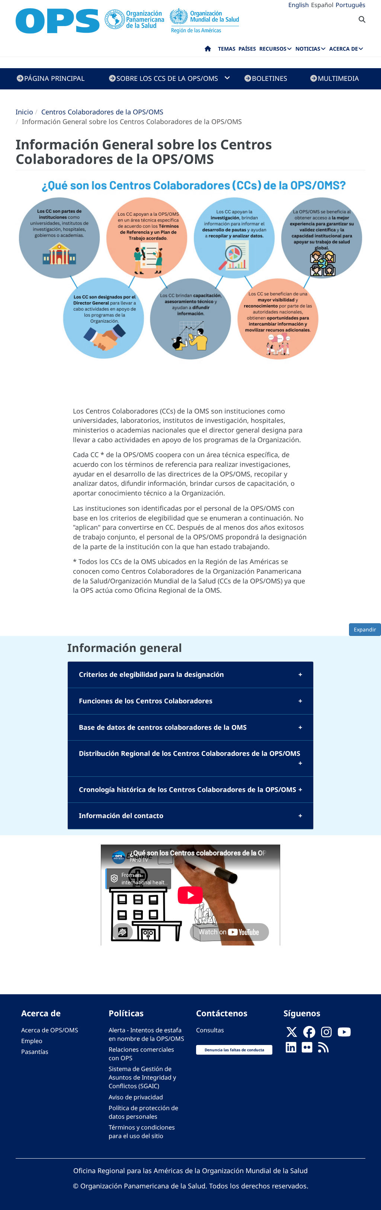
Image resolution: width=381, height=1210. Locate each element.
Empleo (31, 1041)
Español (322, 5)
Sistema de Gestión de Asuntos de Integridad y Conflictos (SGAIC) (142, 1077)
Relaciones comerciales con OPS (141, 1053)
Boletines (269, 78)
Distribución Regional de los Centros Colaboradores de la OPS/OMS (189, 753)
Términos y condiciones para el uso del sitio (142, 1131)
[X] (292, 1034)
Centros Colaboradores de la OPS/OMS (102, 111)
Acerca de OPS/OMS (49, 1030)
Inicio (24, 111)
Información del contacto (121, 815)
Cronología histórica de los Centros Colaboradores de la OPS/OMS (187, 789)
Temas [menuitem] (227, 48)
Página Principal (54, 78)
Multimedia (338, 78)
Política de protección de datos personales (143, 1112)
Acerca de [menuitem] (343, 48)
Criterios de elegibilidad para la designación (151, 674)
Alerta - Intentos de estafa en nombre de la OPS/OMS (146, 1034)
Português (350, 5)
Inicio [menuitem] (208, 50)
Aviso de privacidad (136, 1097)
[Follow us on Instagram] (326, 1034)
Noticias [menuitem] (307, 48)
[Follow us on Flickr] (307, 1049)
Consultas (210, 1030)
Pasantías (34, 1052)
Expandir (365, 629)
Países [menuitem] (247, 48)
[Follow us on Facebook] (309, 1034)
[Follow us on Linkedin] (291, 1049)
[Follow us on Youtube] (344, 1034)
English (298, 5)
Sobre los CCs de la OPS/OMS (167, 78)
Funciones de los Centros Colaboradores (145, 700)
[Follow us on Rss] (323, 1049)
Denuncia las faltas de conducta (234, 1049)
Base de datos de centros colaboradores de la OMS (163, 727)
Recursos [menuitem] (272, 48)
